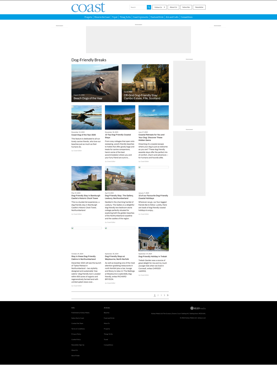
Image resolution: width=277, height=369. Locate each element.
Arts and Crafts (172, 17)
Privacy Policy (76, 334)
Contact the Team (77, 323)
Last (168, 295)
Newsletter (199, 7)
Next (164, 295)
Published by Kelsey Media (80, 313)
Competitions (186, 17)
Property (88, 17)
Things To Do (125, 17)
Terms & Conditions (78, 329)
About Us (173, 7)
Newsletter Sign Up (77, 345)
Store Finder (75, 355)
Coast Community (140, 17)
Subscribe (186, 7)
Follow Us (158, 7)
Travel (114, 17)
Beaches (106, 313)
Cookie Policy (76, 339)
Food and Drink (157, 17)
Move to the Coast (102, 17)
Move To (107, 323)
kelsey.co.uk (202, 318)
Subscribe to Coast (77, 318)
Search (149, 7)
